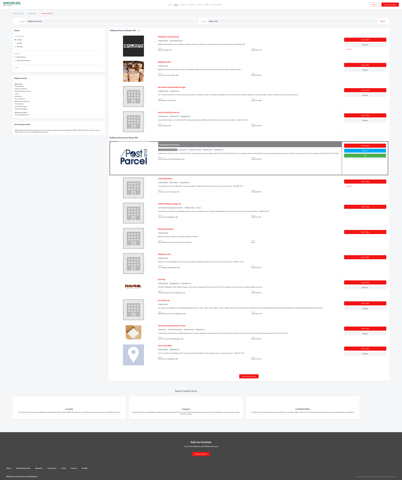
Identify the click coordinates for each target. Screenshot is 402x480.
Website (365, 45)
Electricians (18, 96)
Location (204, 21)
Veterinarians (19, 104)
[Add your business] (201, 451)
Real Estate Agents (21, 89)
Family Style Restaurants (23, 91)
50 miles (19, 43)
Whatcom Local (18, 13)
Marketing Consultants (22, 101)
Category (22, 21)
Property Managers (21, 106)
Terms (63, 468)
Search (176, 5)
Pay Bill (206, 5)
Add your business (216, 5)
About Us (183, 5)
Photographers (20, 86)
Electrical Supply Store (22, 115)
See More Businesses (249, 376)
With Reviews (21, 57)
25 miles (19, 40)
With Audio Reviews (23, 60)
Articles (199, 5)
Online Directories (23, 468)
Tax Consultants (20, 99)
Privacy (74, 468)
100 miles (20, 47)
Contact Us (191, 5)
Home (170, 5)
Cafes (17, 94)
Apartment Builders (21, 109)
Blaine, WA (32, 13)
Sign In (374, 4)
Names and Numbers (29, 476)
